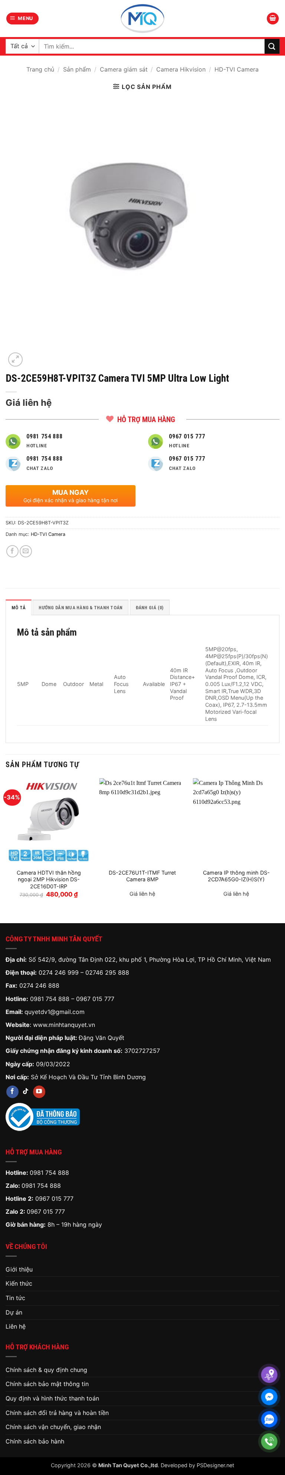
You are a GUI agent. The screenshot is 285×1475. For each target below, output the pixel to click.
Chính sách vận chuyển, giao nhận (53, 1427)
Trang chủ (40, 69)
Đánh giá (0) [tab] (150, 607)
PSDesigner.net (215, 1465)
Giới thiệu (19, 1269)
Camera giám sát (124, 69)
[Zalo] (269, 1419)
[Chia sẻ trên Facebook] (12, 551)
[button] (22, 19)
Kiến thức (19, 1283)
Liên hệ (16, 1326)
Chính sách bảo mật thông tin (47, 1384)
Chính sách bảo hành (35, 1441)
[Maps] (269, 1374)
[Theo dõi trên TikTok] (26, 1091)
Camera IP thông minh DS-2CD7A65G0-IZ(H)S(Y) (236, 876)
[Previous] (6, 844)
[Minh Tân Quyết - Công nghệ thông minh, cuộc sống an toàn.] (142, 18)
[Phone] (269, 1441)
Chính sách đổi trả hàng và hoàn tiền (57, 1412)
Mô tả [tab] (19, 607)
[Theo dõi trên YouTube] (39, 1091)
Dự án (14, 1312)
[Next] (279, 844)
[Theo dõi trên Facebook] (12, 1091)
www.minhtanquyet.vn (64, 1024)
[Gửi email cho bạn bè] (26, 551)
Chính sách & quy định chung (46, 1369)
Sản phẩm (77, 69)
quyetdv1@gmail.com (54, 1011)
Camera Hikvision (181, 69)
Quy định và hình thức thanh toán (52, 1398)
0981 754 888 (49, 998)
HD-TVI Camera (236, 69)
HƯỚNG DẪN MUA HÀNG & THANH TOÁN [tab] (80, 607)
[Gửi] (272, 46)
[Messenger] (269, 1397)
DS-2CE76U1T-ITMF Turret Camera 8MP (142, 876)
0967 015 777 (95, 998)
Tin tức (15, 1298)
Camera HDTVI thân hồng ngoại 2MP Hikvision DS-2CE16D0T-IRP (49, 879)
